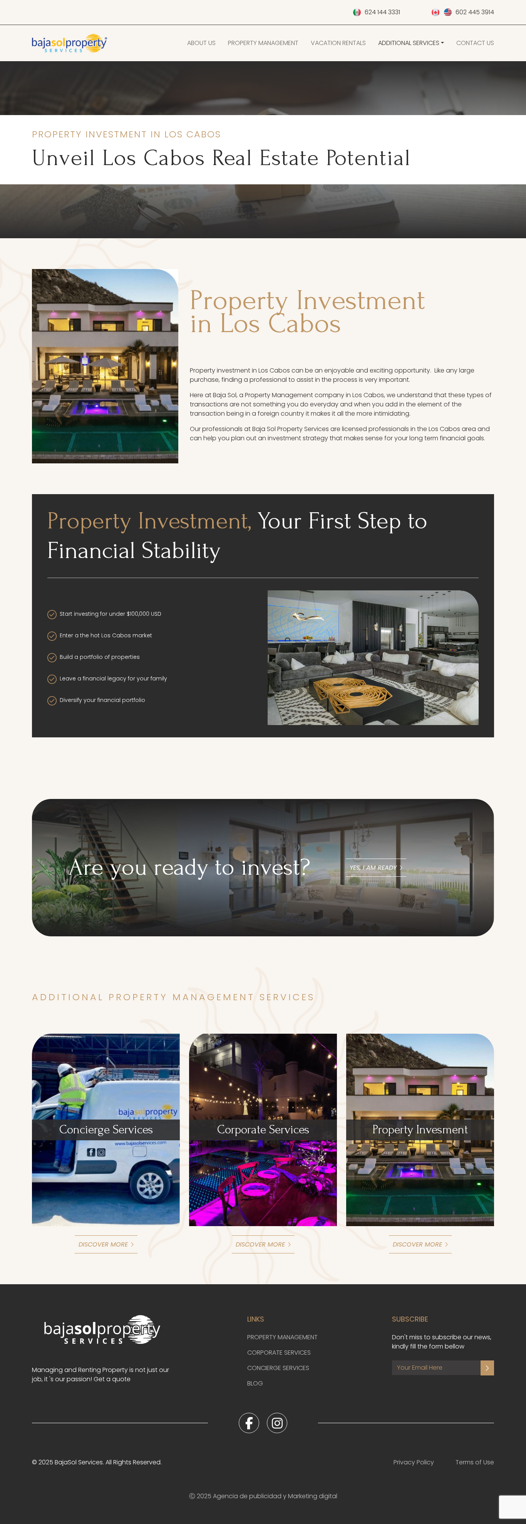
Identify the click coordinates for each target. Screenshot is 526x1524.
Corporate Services (279, 1352)
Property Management (263, 42)
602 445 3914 (475, 12)
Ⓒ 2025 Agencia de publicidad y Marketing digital (263, 1496)
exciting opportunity (400, 370)
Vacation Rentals (338, 42)
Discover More (103, 1244)
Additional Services (408, 42)
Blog (255, 1383)
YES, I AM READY (373, 867)
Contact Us (475, 42)
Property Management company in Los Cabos (314, 395)
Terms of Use (475, 1462)
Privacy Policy (414, 1462)
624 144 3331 (382, 12)
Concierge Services (278, 1368)
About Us (201, 42)
